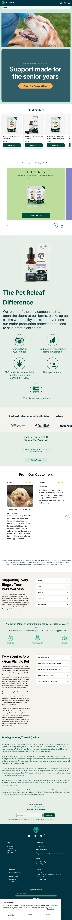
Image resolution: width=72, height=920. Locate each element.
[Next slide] (62, 225)
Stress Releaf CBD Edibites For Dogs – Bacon (11, 137)
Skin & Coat (41, 598)
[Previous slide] (55, 225)
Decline (48, 914)
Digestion (40, 592)
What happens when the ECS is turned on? (50, 663)
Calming (40, 580)
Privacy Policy (51, 909)
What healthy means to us (45, 675)
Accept (29, 914)
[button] (7, 225)
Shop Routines (36, 215)
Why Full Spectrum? (43, 657)
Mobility (40, 586)
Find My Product (36, 460)
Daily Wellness (42, 604)
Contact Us (40, 873)
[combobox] (36, 7)
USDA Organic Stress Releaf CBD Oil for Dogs (34, 137)
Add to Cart (11, 145)
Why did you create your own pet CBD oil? (50, 669)
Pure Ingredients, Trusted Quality (47, 681)
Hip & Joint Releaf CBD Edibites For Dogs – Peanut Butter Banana (55, 137)
